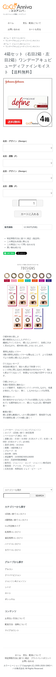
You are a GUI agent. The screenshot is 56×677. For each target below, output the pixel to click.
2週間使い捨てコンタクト (16, 520)
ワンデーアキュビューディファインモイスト (22, 41)
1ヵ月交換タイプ (12, 526)
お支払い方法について (15, 618)
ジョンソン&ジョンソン (21, 44)
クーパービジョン (13, 575)
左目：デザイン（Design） (15, 171)
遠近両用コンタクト (14, 538)
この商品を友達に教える (18, 241)
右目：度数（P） (10, 156)
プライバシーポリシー (41, 658)
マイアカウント (12, 630)
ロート (8, 593)
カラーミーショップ (13, 665)
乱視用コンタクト (13, 532)
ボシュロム (10, 599)
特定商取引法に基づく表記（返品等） (24, 238)
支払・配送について (32, 23)
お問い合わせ (14, 29)
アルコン (9, 569)
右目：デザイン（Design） (15, 141)
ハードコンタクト (13, 544)
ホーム (11, 23)
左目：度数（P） (10, 186)
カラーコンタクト (19, 38)
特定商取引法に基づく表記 (17, 658)
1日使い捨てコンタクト (15, 514)
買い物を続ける (14, 247)
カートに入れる (30, 214)
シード (8, 587)
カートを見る (35, 29)
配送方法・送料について (16, 624)
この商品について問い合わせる (21, 244)
